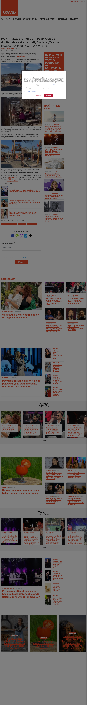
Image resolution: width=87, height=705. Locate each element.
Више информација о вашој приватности (50, 83)
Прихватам (48, 95)
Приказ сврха (39, 95)
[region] (44, 85)
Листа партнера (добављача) (30, 91)
